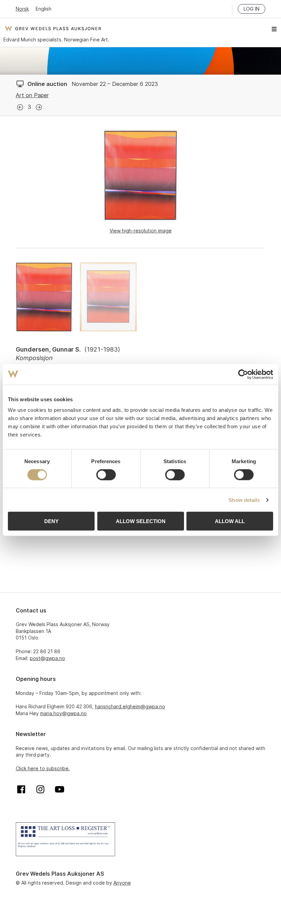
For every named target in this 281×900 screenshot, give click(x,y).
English (43, 9)
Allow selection (141, 521)
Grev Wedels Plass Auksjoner (52, 28)
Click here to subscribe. (43, 768)
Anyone (122, 883)
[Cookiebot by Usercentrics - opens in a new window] (243, 374)
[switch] (106, 474)
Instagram (40, 789)
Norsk (22, 9)
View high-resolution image (141, 230)
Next (39, 107)
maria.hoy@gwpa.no (63, 713)
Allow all (230, 521)
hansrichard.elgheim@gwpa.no (130, 706)
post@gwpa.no (47, 658)
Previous (20, 107)
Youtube (59, 789)
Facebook (21, 789)
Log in (251, 9)
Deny (51, 521)
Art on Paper (32, 95)
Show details (244, 500)
